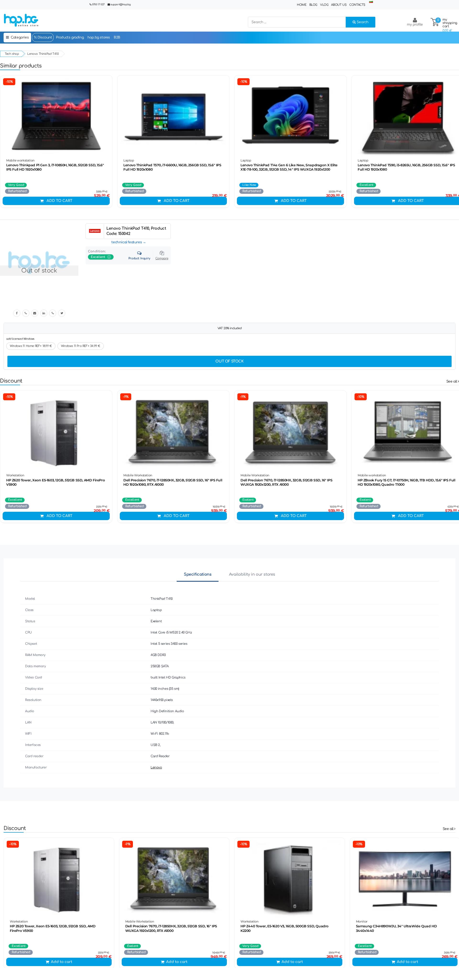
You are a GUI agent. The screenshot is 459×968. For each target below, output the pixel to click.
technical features (126, 242)
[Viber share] (25, 313)
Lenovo (156, 767)
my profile (415, 24)
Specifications (197, 574)
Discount (44, 37)
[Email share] (34, 313)
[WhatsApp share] (52, 313)
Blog (313, 4)
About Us (338, 4)
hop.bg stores (98, 37)
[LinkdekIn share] (43, 313)
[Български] (371, 2)
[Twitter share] (61, 313)
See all (452, 381)
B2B (117, 37)
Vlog (324, 4)
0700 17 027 (98, 4)
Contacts (357, 4)
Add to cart (59, 201)
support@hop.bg (120, 4)
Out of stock (229, 361)
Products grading (70, 37)
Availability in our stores (252, 574)
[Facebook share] (16, 313)
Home (301, 4)
